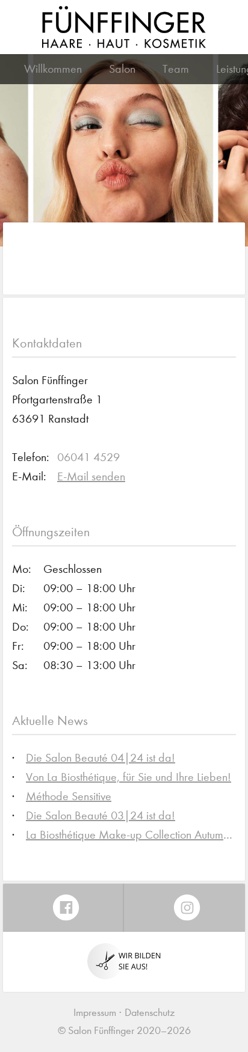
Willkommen (53, 69)
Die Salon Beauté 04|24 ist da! (100, 758)
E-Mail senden (91, 476)
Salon (122, 69)
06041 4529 (88, 457)
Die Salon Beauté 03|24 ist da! (100, 815)
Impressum (94, 1012)
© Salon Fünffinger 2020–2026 (124, 1030)
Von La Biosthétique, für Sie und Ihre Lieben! (128, 777)
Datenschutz (150, 1012)
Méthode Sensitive (68, 796)
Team (176, 69)
